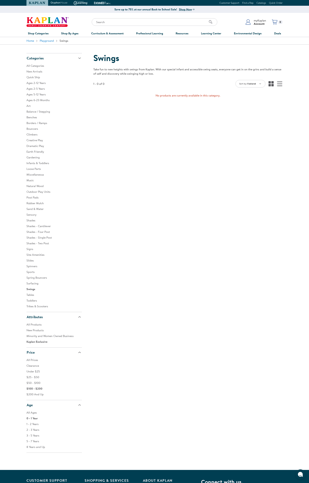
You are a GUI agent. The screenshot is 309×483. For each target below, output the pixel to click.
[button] (255, 22)
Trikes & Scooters (37, 306)
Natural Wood (35, 186)
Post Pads (32, 197)
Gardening (33, 157)
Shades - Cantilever (38, 226)
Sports (30, 272)
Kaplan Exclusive (36, 342)
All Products (34, 324)
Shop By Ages (70, 33)
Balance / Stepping (38, 111)
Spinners (31, 266)
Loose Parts (33, 169)
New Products (35, 330)
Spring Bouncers (36, 278)
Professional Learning (149, 33)
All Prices (32, 360)
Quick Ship (33, 77)
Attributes (35, 316)
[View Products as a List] (280, 84)
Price (31, 352)
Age (30, 404)
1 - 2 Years (32, 424)
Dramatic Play (35, 146)
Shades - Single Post (39, 237)
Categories (35, 58)
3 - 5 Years (32, 435)
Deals (277, 33)
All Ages (31, 412)
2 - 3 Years (32, 430)
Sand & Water (35, 209)
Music (30, 180)
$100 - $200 (34, 388)
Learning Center (211, 33)
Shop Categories (38, 33)
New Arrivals (34, 71)
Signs (29, 249)
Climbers (32, 134)
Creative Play (34, 140)
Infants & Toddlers (37, 163)
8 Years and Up (35, 447)
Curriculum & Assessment (107, 33)
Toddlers (31, 300)
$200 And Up (35, 394)
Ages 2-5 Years (35, 89)
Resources (182, 33)
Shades (30, 220)
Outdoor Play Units (38, 192)
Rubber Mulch (35, 203)
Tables (30, 295)
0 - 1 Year (32, 418)
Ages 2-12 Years (36, 83)
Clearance (32, 366)
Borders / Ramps (36, 123)
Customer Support (229, 3)
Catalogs (261, 3)
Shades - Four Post (38, 232)
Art (28, 106)
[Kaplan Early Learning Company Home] (47, 22)
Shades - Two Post (37, 243)
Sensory (31, 215)
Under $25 (33, 371)
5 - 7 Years (32, 441)
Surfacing (32, 283)
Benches (31, 117)
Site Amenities (35, 255)
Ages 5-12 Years (36, 94)
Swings (30, 289)
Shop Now (185, 9)
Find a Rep (248, 3)
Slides (30, 260)
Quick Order (276, 3)
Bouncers (32, 129)
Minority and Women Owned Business (50, 336)
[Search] (210, 22)
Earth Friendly (35, 152)
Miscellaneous (35, 174)
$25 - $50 (32, 377)
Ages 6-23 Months (38, 100)
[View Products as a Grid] (271, 84)
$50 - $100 (33, 383)
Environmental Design (248, 33)
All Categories (35, 66)
